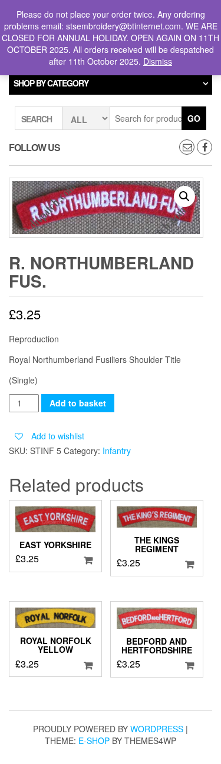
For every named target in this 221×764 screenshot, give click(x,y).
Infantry (117, 450)
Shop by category (51, 83)
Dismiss (157, 61)
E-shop (94, 740)
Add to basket (78, 403)
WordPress (156, 729)
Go (193, 118)
